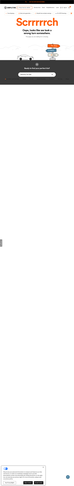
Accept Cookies (38, 482)
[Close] (43, 467)
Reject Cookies (28, 482)
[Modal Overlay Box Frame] (37, 2)
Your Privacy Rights (9, 482)
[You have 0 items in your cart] (69, 7)
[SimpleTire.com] (10, 7)
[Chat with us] (68, 477)
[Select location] (61, 7)
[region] (23, 475)
